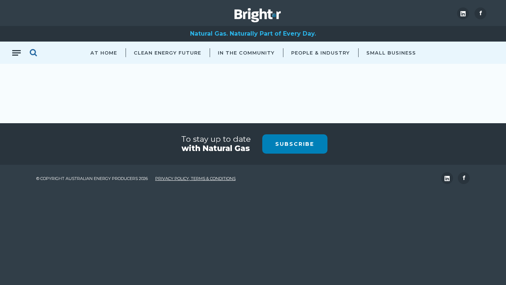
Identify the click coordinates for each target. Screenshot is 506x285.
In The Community (246, 53)
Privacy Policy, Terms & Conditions (195, 178)
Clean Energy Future (167, 53)
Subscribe (294, 144)
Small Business (391, 53)
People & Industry (320, 53)
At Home (103, 53)
